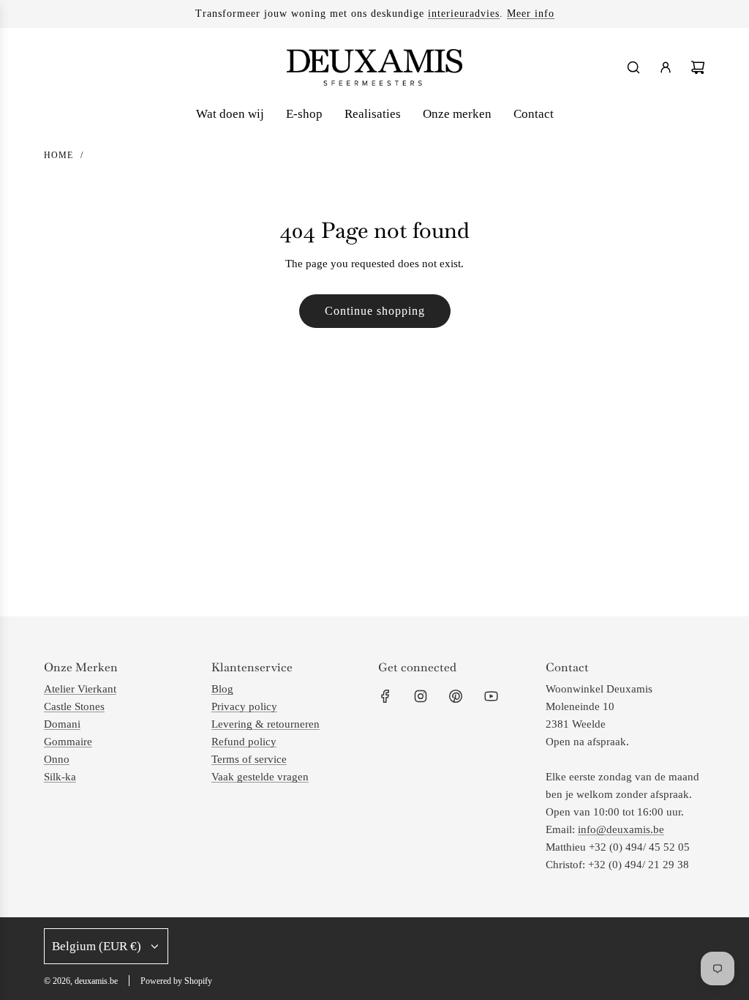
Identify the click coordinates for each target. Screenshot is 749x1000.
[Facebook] (385, 696)
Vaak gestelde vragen (260, 777)
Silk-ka (60, 777)
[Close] (707, 742)
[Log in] (666, 67)
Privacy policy (244, 706)
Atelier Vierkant (80, 689)
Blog (222, 689)
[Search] (633, 67)
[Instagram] (420, 696)
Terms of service (249, 759)
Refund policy (243, 741)
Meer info (530, 13)
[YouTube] (491, 696)
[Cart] (698, 67)
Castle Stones (74, 706)
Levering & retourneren (265, 724)
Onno (56, 759)
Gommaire (68, 741)
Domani (62, 724)
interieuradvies (464, 13)
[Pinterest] (456, 696)
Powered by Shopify (176, 981)
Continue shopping (375, 311)
